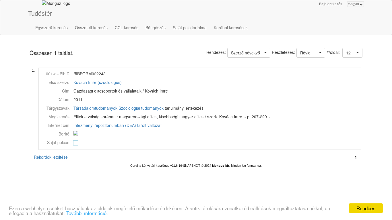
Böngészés (155, 27)
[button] (352, 53)
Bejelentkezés (330, 4)
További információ (86, 213)
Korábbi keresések (231, 27)
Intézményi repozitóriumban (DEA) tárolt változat (117, 125)
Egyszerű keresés (51, 27)
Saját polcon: (59, 142)
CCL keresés (126, 27)
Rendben (365, 208)
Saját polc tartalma (190, 27)
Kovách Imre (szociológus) (97, 82)
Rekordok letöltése (51, 157)
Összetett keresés (91, 27)
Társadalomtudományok (95, 108)
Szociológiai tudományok (141, 108)
